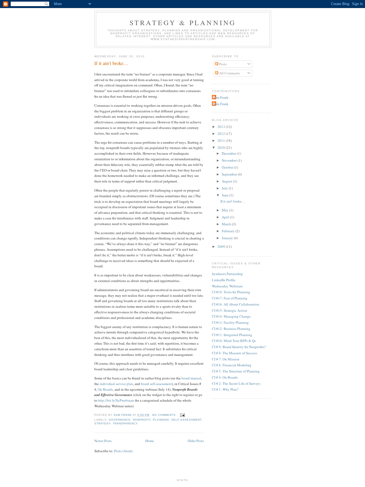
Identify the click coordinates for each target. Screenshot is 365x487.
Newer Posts (103, 440)
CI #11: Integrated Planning (232, 334)
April (226, 217)
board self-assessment (156, 383)
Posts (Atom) (123, 450)
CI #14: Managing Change (231, 316)
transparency (125, 423)
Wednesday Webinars (227, 286)
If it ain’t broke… (111, 63)
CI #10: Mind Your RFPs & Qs (234, 340)
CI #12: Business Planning (231, 328)
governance (120, 419)
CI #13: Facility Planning (230, 322)
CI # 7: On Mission (225, 359)
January (228, 237)
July (225, 188)
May (225, 210)
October (228, 167)
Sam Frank (220, 97)
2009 (222, 246)
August (227, 181)
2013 (222, 126)
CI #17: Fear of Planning (229, 298)
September (230, 174)
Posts (222, 64)
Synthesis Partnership (227, 273)
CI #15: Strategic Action (229, 310)
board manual (191, 378)
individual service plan (116, 383)
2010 (222, 147)
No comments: (165, 414)
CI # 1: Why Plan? (225, 389)
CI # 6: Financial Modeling (231, 365)
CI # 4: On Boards (225, 377)
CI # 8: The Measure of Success (234, 353)
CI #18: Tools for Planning (231, 292)
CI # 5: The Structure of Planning (236, 371)
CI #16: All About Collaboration (235, 304)
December (229, 153)
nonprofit (142, 419)
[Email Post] (182, 414)
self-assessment (186, 419)
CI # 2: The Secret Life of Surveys (236, 383)
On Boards (105, 389)
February (228, 231)
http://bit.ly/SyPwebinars (116, 400)
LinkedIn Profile (223, 279)
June (225, 195)
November (230, 160)
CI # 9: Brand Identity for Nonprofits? (239, 346)
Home (149, 440)
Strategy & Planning (183, 22)
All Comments (229, 73)
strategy (102, 423)
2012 (222, 133)
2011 (222, 140)
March (227, 224)
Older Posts (196, 440)
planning (161, 419)
